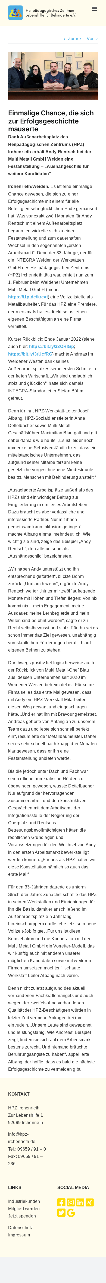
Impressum (19, 1235)
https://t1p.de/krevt (28, 297)
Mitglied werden (24, 1208)
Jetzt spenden (22, 1216)
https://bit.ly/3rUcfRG (30, 354)
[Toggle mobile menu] (95, 9)
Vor (90, 38)
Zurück (75, 38)
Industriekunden (24, 1201)
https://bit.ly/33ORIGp (51, 346)
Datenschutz (20, 1227)
